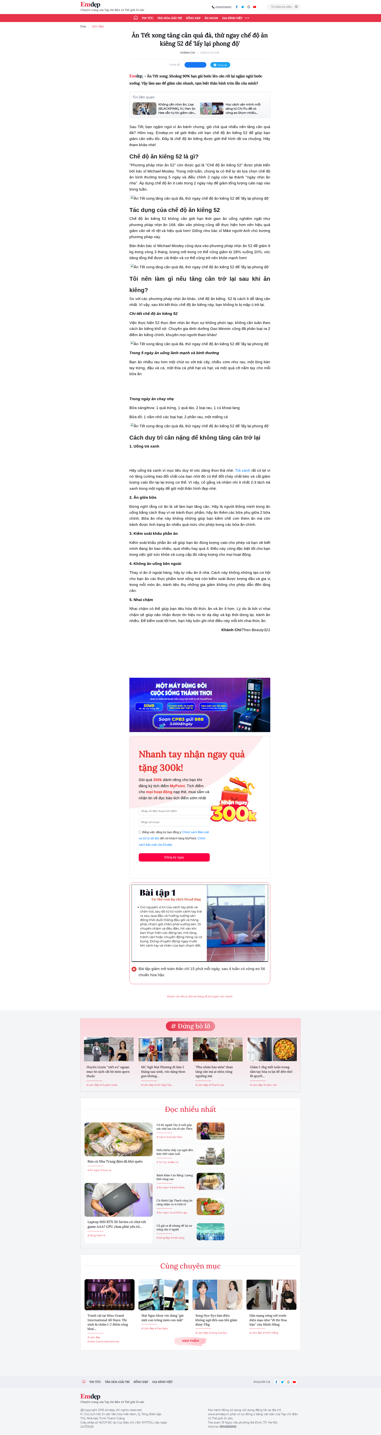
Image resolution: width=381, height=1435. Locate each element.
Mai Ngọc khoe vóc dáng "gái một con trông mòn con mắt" (162, 1317)
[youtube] (254, 7)
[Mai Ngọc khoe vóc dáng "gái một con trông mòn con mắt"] (164, 1294)
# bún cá (106, 1170)
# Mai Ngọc (161, 1328)
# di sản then (174, 1137)
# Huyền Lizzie (108, 1084)
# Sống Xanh (95, 1235)
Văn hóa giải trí (169, 18)
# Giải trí (161, 1137)
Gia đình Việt (232, 18)
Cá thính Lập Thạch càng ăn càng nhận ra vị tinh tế (174, 1202)
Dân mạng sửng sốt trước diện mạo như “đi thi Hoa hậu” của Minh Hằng (268, 1319)
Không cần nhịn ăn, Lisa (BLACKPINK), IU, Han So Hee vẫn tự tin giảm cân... (177, 109)
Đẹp (83, 26)
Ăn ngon (211, 18)
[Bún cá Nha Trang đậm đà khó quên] (119, 1139)
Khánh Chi (187, 52)
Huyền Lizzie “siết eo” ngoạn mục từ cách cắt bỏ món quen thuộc (108, 1071)
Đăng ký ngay (174, 857)
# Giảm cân (270, 1084)
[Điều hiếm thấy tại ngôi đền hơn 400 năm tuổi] (210, 1156)
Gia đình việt (162, 1382)
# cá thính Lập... (179, 1212)
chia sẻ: (175, 64)
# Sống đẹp (163, 1237)
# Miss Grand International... (104, 1341)
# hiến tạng (177, 1237)
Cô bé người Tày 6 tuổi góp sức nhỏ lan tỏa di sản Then (174, 1127)
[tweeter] (242, 7)
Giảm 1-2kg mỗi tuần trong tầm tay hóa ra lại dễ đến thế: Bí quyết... (271, 1071)
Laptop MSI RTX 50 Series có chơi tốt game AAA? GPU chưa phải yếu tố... (117, 1224)
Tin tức (147, 18)
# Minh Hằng (270, 1332)
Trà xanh (242, 470)
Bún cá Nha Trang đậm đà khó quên (115, 1161)
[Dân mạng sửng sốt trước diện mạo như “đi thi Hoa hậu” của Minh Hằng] (271, 1294)
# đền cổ (173, 1162)
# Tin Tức (162, 1162)
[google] (248, 7)
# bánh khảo (177, 1187)
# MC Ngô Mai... (164, 1084)
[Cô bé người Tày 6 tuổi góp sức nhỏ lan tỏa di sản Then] (210, 1131)
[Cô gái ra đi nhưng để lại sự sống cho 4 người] (210, 1231)
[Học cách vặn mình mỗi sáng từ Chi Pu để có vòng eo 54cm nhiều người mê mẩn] (212, 108)
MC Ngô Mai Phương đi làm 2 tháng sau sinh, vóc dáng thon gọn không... (163, 1071)
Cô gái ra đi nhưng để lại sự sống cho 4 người (174, 1227)
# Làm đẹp (93, 1084)
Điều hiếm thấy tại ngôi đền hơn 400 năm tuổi (175, 1152)
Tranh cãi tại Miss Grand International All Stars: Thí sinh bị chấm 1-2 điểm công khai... (108, 1322)
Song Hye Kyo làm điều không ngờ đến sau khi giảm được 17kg (216, 1319)
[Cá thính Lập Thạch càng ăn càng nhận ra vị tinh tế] (210, 1206)
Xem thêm (190, 1341)
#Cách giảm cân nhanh (219, 996)
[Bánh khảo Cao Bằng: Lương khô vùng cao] (210, 1181)
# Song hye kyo (218, 1332)
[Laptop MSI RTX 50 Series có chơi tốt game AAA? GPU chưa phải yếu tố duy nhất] (119, 1200)
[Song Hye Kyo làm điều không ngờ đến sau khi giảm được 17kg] (217, 1294)
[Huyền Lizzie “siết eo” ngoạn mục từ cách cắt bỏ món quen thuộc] (109, 1049)
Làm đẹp (98, 26)
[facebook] (236, 7)
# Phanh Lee (216, 1084)
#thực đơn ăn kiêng (192, 996)
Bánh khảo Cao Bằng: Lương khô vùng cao (175, 1177)
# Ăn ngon (94, 1170)
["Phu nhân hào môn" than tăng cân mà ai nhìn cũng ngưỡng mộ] (217, 1049)
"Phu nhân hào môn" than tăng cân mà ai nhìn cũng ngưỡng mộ (214, 1071)
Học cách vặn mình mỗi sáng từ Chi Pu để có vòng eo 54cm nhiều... (243, 109)
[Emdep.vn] (91, 5)
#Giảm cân (173, 996)
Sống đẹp (193, 18)
